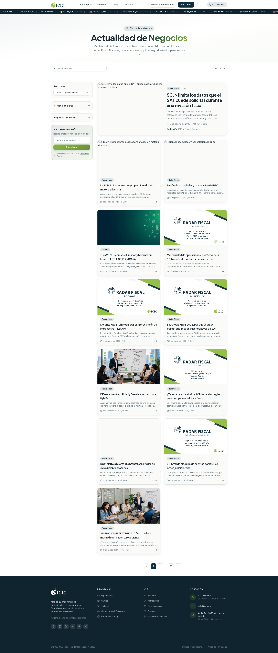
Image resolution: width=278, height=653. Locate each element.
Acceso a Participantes (162, 4)
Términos (60, 156)
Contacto (128, 4)
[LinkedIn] (66, 626)
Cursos (104, 601)
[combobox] (71, 93)
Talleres (105, 606)
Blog (116, 4)
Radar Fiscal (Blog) (110, 616)
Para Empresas (155, 606)
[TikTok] (79, 626)
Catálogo (84, 4)
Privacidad (84, 154)
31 (171, 566)
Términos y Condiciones (191, 647)
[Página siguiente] (178, 566)
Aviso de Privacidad (157, 616)
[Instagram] (59, 626)
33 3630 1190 (204, 595)
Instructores (153, 601)
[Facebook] (53, 626)
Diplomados (107, 595)
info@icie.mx (204, 606)
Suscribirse (71, 147)
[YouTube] (72, 626)
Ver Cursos (186, 4)
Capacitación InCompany (113, 611)
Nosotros (101, 4)
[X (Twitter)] (85, 626)
